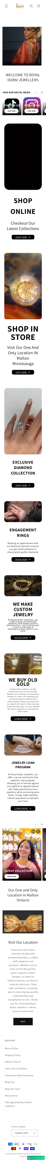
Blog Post (10, 1082)
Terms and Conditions (16, 1068)
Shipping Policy (13, 1055)
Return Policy (11, 1048)
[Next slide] (42, 92)
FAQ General (11, 1095)
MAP (23, 1021)
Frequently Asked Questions (19, 1075)
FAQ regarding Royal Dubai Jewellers (18, 1104)
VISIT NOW (21, 372)
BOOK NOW (21, 559)
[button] (6, 6)
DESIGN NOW (21, 637)
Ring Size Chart (12, 1088)
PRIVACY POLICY (13, 1061)
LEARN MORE (21, 718)
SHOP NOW (21, 237)
